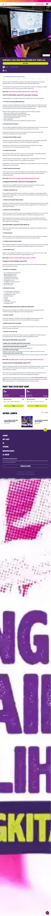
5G (3, 443)
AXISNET (5, 435)
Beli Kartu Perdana (40, 4)
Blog (5, 7)
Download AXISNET (25, 466)
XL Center (6, 454)
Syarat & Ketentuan (30, 472)
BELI (14, 406)
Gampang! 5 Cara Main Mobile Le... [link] (14, 7)
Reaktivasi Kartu (8, 451)
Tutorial (6, 447)
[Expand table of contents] (46, 77)
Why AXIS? (6, 439)
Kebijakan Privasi (20, 472)
